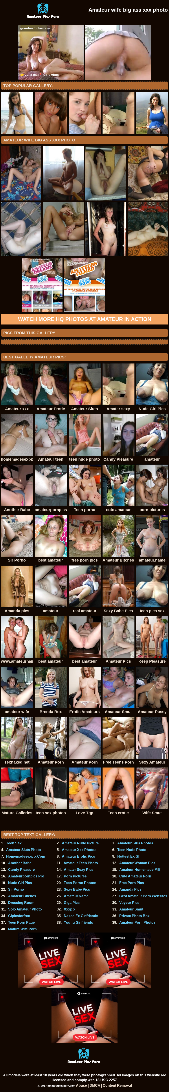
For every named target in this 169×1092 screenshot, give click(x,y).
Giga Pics (72, 903)
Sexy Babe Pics (77, 889)
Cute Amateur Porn (135, 876)
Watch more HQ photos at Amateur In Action (84, 319)
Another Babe (19, 863)
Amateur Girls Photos (135, 843)
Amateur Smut (131, 909)
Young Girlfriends (78, 922)
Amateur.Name (76, 896)
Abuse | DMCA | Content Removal (104, 1085)
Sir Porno (16, 889)
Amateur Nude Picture (80, 843)
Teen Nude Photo (131, 850)
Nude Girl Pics (20, 883)
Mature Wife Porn (22, 929)
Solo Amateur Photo (25, 909)
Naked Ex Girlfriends (81, 916)
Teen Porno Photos (80, 883)
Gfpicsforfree (19, 916)
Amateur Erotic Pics (78, 856)
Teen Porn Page (21, 922)
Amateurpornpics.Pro (26, 876)
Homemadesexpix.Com (25, 856)
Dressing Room (21, 903)
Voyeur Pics (129, 903)
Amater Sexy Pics (78, 869)
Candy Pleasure (21, 869)
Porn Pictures (75, 876)
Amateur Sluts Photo (23, 850)
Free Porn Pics (131, 883)
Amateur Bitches (22, 896)
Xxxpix (69, 909)
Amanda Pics (130, 889)
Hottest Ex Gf (128, 856)
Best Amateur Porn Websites (143, 896)
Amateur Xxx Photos (79, 850)
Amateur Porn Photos (137, 922)
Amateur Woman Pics (137, 863)
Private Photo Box (134, 916)
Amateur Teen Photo (81, 863)
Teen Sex (14, 843)
